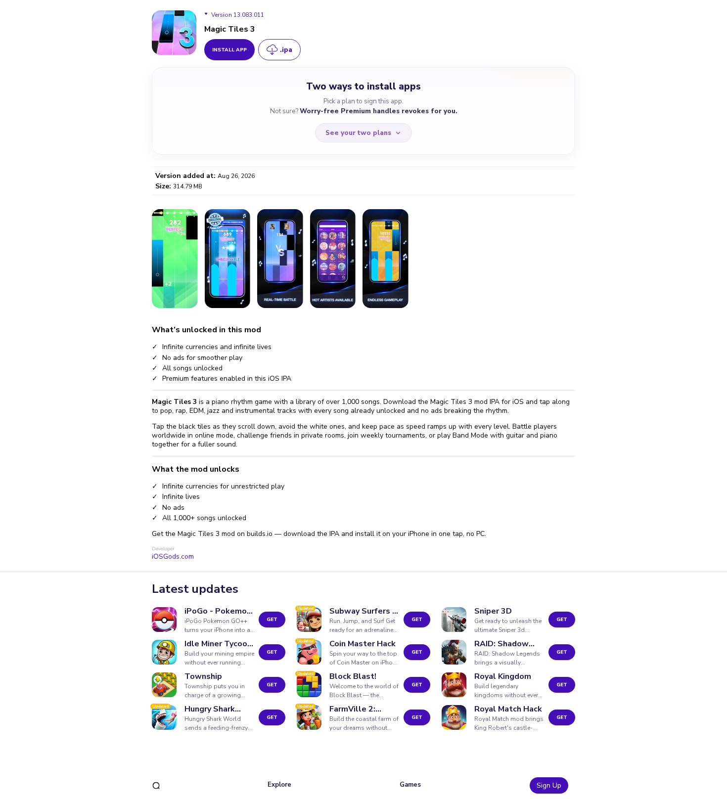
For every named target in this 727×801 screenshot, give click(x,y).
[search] (156, 785)
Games (410, 784)
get (272, 619)
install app (229, 49)
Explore (279, 784)
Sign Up (549, 785)
